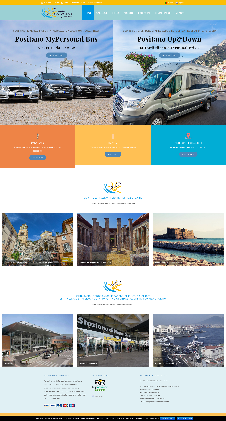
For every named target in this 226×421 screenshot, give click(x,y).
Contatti (180, 12)
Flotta (115, 12)
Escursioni (144, 12)
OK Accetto (167, 418)
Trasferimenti (163, 12)
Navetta (128, 12)
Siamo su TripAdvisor (95, 3)
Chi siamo (101, 12)
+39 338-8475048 (51, 2)
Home (87, 12)
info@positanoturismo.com (74, 2)
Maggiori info (185, 418)
